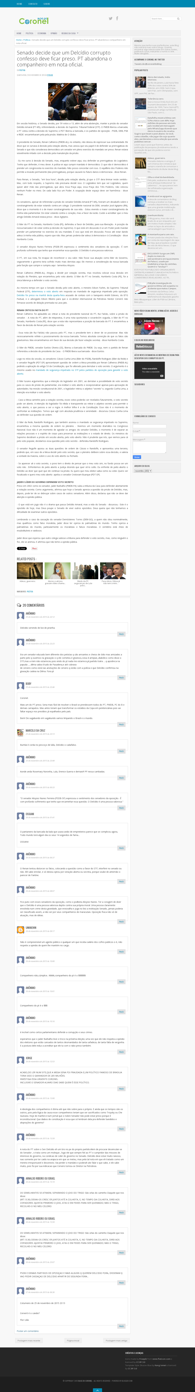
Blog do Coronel (85, 1380)
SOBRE (47, 3)
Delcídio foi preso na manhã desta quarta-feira (41, 295)
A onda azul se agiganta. (160, 196)
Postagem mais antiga (116, 1340)
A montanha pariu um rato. (161, 234)
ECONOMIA (42, 33)
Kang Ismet (160, 1365)
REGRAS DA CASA (69, 33)
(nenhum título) (155, 215)
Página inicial (73, 1340)
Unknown (31, 928)
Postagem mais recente (29, 1340)
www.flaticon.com (161, 1359)
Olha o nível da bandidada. (161, 177)
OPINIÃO (54, 33)
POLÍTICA (29, 33)
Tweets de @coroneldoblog (148, 64)
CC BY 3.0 (140, 1362)
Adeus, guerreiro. (156, 158)
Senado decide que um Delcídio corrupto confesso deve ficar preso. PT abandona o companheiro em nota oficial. (64, 59)
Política (26, 39)
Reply (121, 634)
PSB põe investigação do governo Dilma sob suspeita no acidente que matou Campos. (163, 286)
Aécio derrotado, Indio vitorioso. (159, 78)
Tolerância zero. (156, 98)
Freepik (143, 1359)
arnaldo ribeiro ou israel (40, 1178)
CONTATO (33, 3)
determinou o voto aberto (45, 291)
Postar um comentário (28, 1331)
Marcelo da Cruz (35, 730)
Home (19, 3)
